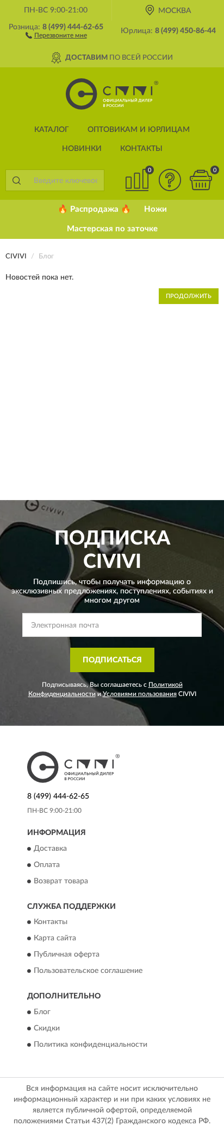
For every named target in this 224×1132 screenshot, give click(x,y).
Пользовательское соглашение (88, 971)
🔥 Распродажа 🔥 (94, 209)
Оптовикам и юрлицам (139, 130)
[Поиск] (16, 180)
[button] (56, 34)
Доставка (50, 848)
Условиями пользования (140, 694)
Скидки (47, 1028)
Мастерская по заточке (112, 229)
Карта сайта (55, 939)
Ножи (155, 209)
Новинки (82, 149)
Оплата (47, 865)
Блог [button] (42, 1012)
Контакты (141, 149)
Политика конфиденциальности (90, 1044)
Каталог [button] (51, 130)
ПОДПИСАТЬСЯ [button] (112, 660)
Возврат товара (61, 881)
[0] (201, 180)
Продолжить (188, 296)
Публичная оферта (66, 955)
